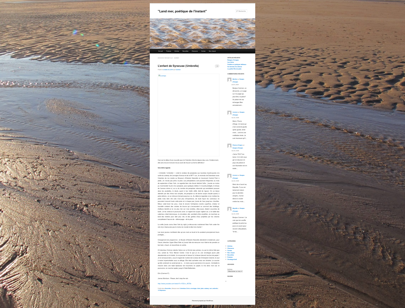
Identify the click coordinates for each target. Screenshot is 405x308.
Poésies (168, 51)
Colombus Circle (185, 288)
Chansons (195, 51)
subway (206, 288)
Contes (203, 51)
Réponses (162, 290)
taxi (211, 288)
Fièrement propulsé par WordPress (202, 301)
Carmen (178, 70)
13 (217, 66)
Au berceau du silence (234, 67)
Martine (235, 79)
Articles (176, 51)
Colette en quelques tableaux (236, 64)
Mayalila (235, 208)
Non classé (212, 51)
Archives (229, 269)
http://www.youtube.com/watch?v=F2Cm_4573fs (174, 283)
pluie (202, 288)
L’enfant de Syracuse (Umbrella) (178, 66)
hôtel (198, 288)
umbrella (215, 288)
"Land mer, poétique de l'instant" (182, 11)
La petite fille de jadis (234, 69)
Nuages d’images (233, 60)
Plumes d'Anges (237, 145)
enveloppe (193, 288)
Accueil (160, 51)
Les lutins (230, 62)
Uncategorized (232, 259)
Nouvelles (185, 51)
